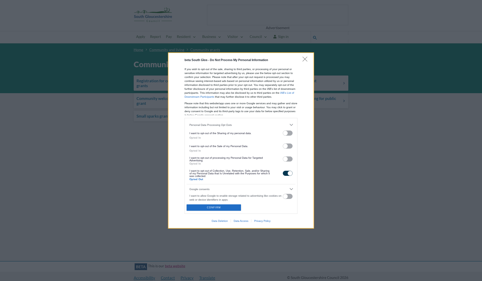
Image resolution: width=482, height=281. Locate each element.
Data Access (241, 220)
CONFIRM (214, 207)
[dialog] (241, 140)
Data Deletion (220, 220)
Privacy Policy (262, 220)
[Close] (306, 60)
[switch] (288, 133)
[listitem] (241, 125)
